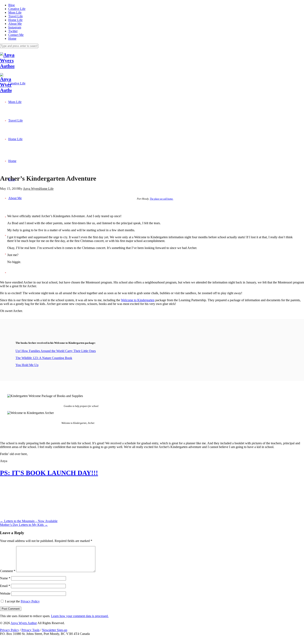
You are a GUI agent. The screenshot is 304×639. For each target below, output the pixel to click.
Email (5, 586)
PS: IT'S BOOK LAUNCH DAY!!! (49, 473)
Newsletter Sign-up (54, 630)
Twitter (13, 31)
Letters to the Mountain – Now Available (28, 521)
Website (5, 593)
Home (12, 38)
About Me (15, 23)
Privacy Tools (30, 630)
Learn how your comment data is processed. (80, 616)
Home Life (15, 20)
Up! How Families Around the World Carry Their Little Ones (56, 351)
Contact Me (16, 35)
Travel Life (15, 16)
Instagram (14, 27)
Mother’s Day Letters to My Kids (24, 524)
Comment (7, 571)
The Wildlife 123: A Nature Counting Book (44, 358)
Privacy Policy (30, 601)
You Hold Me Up (27, 365)
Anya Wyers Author (24, 623)
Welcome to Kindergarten (137, 300)
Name (5, 578)
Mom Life (15, 12)
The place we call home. (161, 198)
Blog (11, 5)
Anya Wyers (31, 188)
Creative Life (16, 9)
